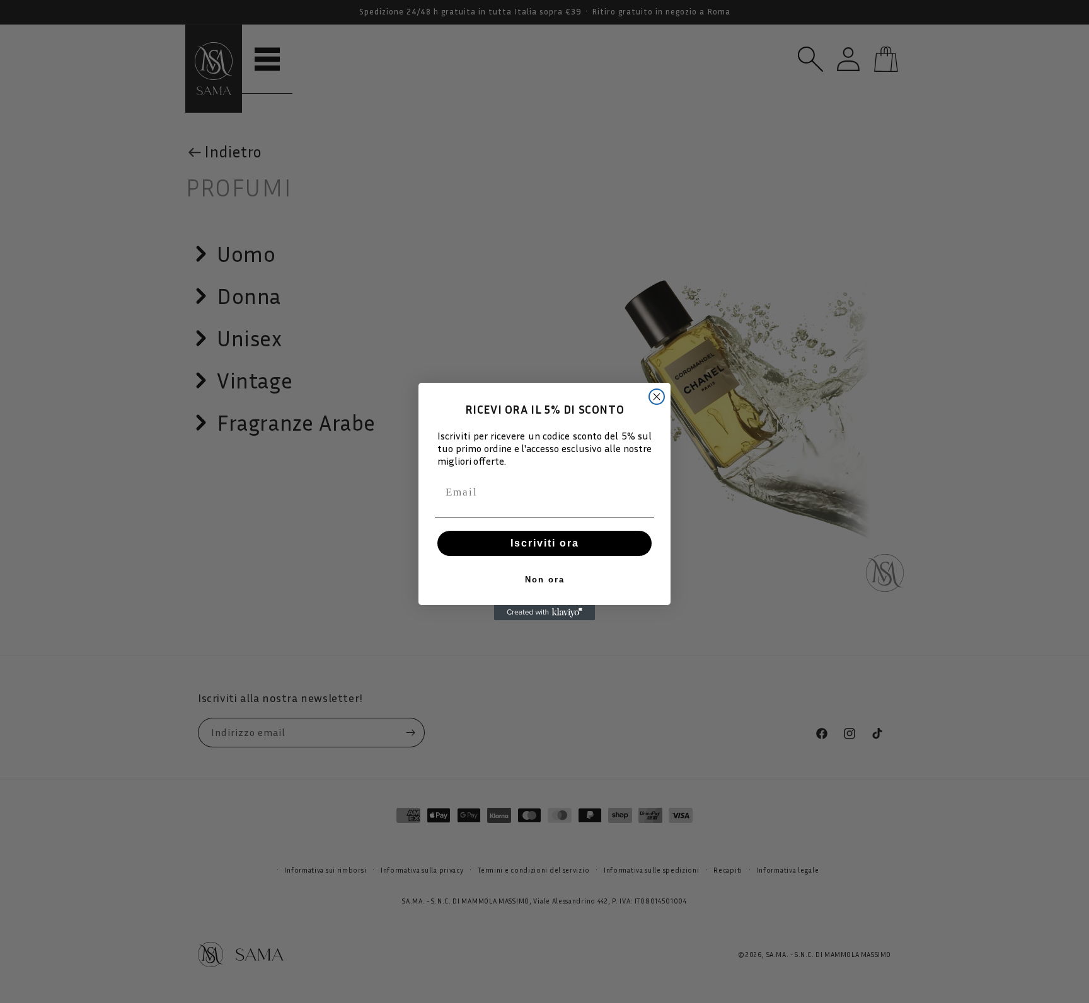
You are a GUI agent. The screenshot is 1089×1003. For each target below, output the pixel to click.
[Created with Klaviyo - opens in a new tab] (544, 612)
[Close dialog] (656, 396)
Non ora (545, 579)
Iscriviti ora (544, 543)
